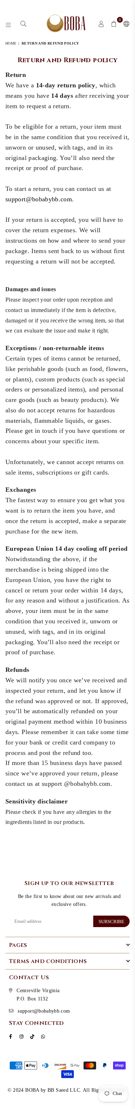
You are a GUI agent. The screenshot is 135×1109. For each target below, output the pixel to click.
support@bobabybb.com (38, 199)
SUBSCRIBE (111, 921)
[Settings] (125, 23)
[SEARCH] (23, 23)
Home (10, 43)
